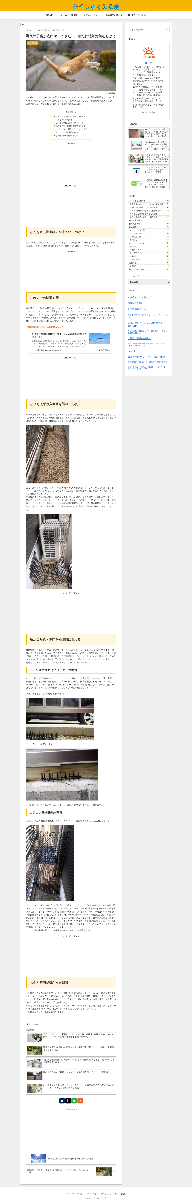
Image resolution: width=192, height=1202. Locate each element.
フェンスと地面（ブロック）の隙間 (73, 129)
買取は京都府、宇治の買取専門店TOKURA (145, 324)
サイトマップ (92, 1194)
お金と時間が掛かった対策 (67, 136)
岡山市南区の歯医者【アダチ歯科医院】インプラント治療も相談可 (148, 332)
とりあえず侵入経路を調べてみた (69, 123)
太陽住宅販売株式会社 (139, 338)
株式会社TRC (135, 303)
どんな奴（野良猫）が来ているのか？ (71, 116)
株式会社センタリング (139, 297)
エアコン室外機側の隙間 (68, 132)
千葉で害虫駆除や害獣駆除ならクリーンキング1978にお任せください (147, 344)
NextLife (132, 351)
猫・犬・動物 (33, 1024)
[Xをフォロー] (68, 1100)
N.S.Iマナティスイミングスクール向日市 (148, 316)
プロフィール (106, 1194)
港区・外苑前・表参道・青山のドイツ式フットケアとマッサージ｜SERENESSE (148, 368)
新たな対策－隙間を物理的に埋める (70, 126)
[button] (166, 29)
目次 (67, 112)
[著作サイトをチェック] (62, 1100)
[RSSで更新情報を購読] (80, 1100)
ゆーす (148, 63)
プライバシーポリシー (75, 1194)
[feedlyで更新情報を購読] (74, 1100)
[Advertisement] (71, 163)
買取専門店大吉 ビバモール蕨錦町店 (147, 357)
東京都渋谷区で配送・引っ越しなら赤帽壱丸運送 (147, 362)
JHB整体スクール (137, 309)
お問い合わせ (120, 1194)
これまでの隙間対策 (64, 120)
